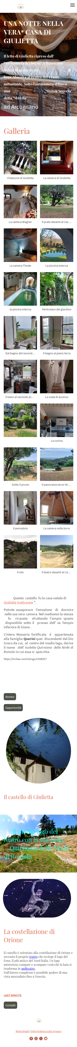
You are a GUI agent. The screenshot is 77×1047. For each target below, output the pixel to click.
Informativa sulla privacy (46, 1031)
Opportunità (13, 707)
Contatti (10, 1005)
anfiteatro (28, 968)
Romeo (9, 697)
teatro (33, 957)
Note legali (22, 1031)
